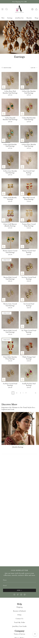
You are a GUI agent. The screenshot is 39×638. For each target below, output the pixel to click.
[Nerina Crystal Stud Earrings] (28, 240)
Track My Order (19, 622)
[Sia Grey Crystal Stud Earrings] (28, 266)
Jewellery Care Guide (19, 626)
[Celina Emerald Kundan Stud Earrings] (10, 107)
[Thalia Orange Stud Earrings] (28, 346)
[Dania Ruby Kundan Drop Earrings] (10, 346)
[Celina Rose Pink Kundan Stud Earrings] (10, 80)
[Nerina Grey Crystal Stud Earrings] (10, 293)
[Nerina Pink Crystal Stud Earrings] (10, 266)
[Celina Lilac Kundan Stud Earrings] (28, 80)
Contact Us (19, 619)
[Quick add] (3, 87)
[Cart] (36, 9)
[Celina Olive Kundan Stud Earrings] (28, 134)
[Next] (32, 393)
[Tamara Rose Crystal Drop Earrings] (28, 213)
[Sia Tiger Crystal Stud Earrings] (28, 320)
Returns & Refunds (19, 611)
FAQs (19, 615)
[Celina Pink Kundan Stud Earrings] (28, 107)
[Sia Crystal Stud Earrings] (28, 293)
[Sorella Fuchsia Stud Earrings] (28, 373)
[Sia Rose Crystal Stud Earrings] (10, 373)
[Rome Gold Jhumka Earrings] (10, 187)
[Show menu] (2, 9)
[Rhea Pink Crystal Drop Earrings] (28, 187)
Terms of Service (19, 634)
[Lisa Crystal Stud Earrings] (28, 160)
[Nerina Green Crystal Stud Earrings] (10, 240)
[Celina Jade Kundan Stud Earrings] (10, 134)
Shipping (19, 607)
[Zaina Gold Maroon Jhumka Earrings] (10, 213)
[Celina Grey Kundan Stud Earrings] (10, 160)
